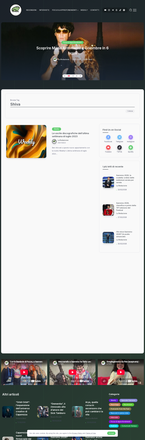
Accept (111, 433)
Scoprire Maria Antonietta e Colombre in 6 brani (72, 50)
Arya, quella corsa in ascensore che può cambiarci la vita (94, 408)
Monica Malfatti (91, 418)
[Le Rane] (16, 10)
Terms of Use (91, 433)
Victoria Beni (21, 418)
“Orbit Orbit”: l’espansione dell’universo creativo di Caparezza (23, 408)
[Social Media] (105, 10)
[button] (64, 75)
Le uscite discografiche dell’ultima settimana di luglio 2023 (70, 135)
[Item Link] (26, 141)
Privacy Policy (77, 433)
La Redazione (63, 59)
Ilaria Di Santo (121, 186)
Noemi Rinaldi (56, 417)
